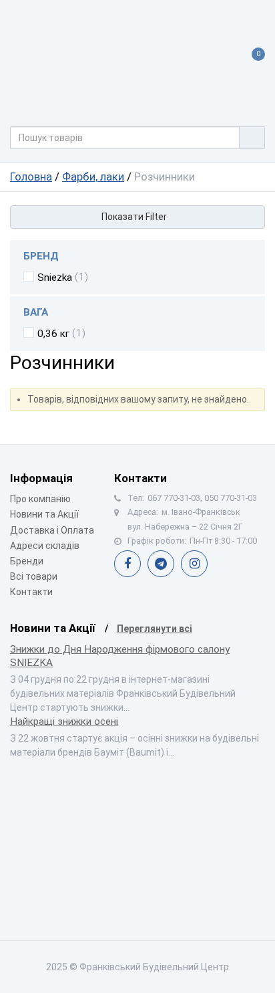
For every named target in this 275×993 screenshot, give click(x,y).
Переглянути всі (154, 628)
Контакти (31, 591)
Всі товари (33, 576)
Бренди (26, 561)
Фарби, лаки (93, 176)
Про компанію (40, 498)
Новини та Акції (44, 514)
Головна (31, 176)
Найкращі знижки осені (64, 721)
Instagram (194, 563)
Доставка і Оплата (52, 530)
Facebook (127, 563)
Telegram (161, 563)
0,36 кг (53, 334)
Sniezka (54, 277)
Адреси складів (44, 545)
